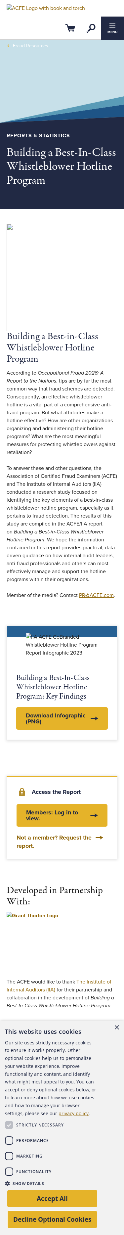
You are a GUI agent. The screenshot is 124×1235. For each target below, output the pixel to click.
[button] (50, 1183)
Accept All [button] (52, 1198)
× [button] (116, 1027)
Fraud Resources (30, 46)
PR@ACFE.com (96, 595)
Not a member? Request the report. (54, 841)
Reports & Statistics (38, 135)
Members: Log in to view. (52, 815)
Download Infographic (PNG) (56, 718)
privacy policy (74, 1113)
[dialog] (62, 1128)
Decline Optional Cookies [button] (52, 1219)
